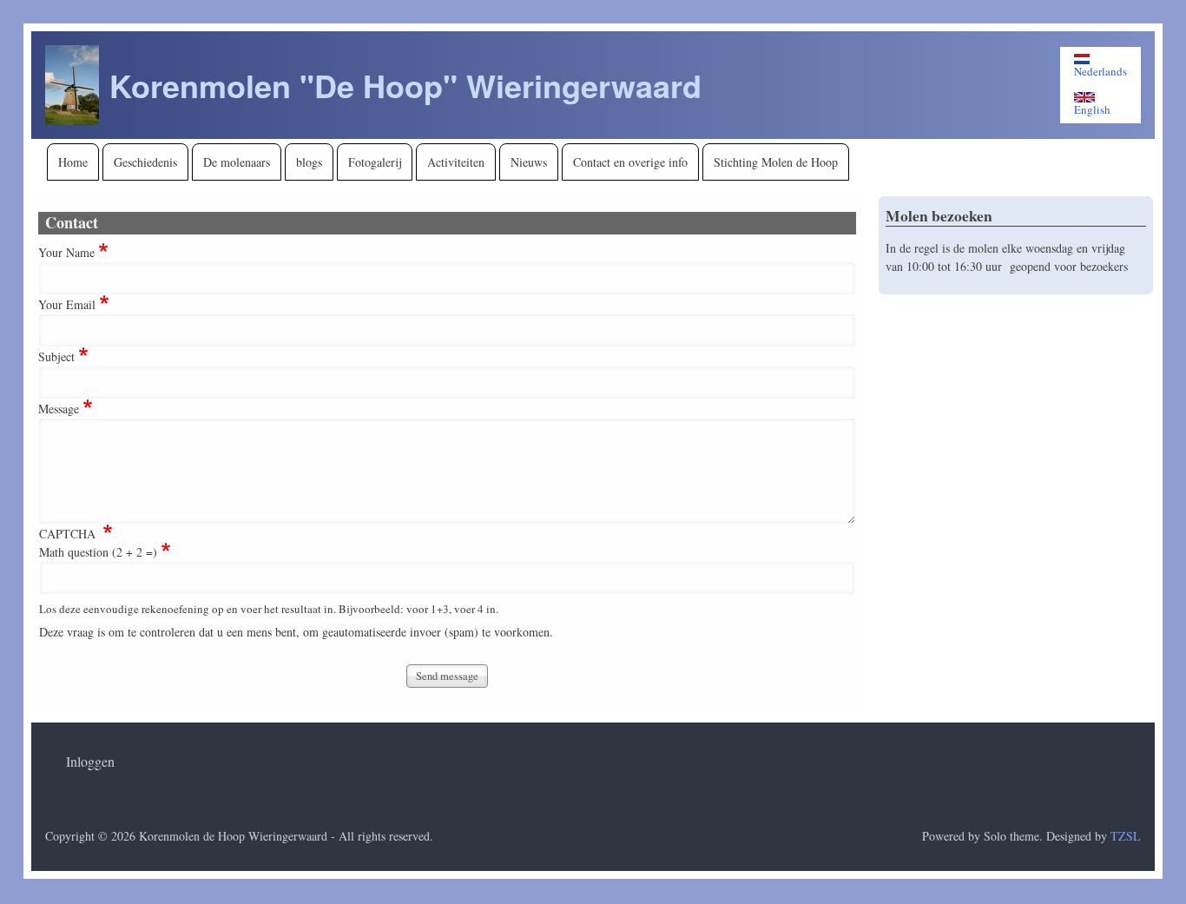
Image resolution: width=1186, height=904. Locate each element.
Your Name (66, 252)
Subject (56, 356)
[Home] (72, 85)
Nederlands (1100, 70)
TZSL (1125, 836)
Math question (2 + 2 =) (98, 552)
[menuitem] (73, 162)
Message (58, 408)
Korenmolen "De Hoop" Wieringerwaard (405, 85)
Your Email (67, 304)
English (1092, 109)
